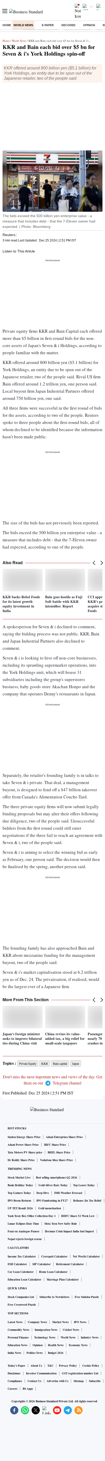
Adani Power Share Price (23, 1145)
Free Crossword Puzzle (22, 1304)
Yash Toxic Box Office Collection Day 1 (32, 1216)
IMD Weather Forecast (68, 1193)
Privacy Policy (68, 1365)
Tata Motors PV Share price (25, 1152)
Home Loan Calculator (53, 1272)
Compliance (15, 1381)
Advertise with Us (57, 1381)
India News (14, 1353)
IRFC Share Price (55, 1145)
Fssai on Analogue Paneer (24, 1231)
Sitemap (79, 1381)
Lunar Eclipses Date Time (23, 1223)
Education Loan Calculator (24, 1279)
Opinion (89, 25)
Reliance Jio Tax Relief (87, 1200)
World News (23, 25)
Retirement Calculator (70, 1264)
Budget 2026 (55, 1353)
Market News (60, 1322)
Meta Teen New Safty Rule (60, 1223)
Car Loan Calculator (21, 1272)
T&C (50, 1365)
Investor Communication (41, 1373)
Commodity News (18, 1330)
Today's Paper (16, 1365)
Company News (37, 1322)
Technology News (44, 1337)
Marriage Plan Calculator (63, 1279)
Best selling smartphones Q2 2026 (56, 1177)
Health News (55, 1345)
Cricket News (71, 1330)
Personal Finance (18, 1337)
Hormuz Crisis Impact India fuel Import (69, 1231)
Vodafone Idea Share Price (56, 1160)
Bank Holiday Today (20, 1185)
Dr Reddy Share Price (21, 1160)
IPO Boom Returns (19, 1200)
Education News (17, 1345)
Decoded (68, 25)
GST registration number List (80, 1373)
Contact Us (34, 1381)
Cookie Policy (90, 1365)
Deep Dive (42, 1193)
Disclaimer (14, 1373)
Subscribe (95, 1381)
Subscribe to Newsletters (54, 1297)
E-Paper (48, 25)
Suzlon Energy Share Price (24, 1137)
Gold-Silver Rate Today (53, 1185)
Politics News (35, 1353)
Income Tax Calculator (22, 1256)
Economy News (78, 1345)
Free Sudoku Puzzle (87, 1297)
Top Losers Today (84, 1185)
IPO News (80, 1322)
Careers (12, 1389)
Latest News (15, 1322)
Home (7, 25)
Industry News (89, 1337)
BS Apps (28, 1389)
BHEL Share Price (59, 1152)
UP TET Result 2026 (20, 1208)
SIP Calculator (41, 1264)
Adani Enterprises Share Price (64, 1137)
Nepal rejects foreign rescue (25, 1239)
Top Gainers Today (19, 1193)
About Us (36, 1365)
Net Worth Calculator (86, 1256)
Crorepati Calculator (54, 1256)
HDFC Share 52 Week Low (78, 1216)
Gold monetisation (49, 1208)
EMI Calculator (17, 1264)
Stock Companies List (21, 1297)
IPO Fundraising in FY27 (52, 1200)
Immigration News (46, 1330)
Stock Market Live (19, 1177)
